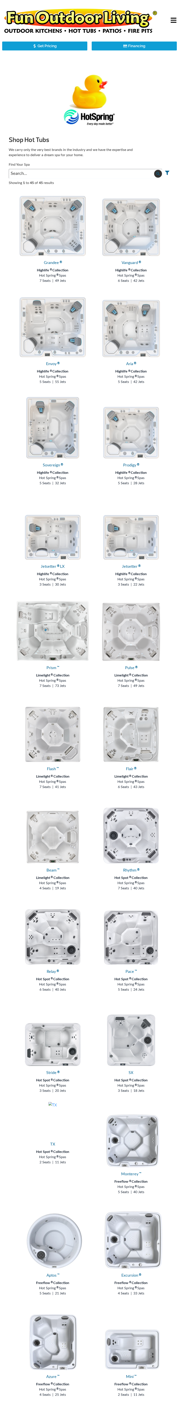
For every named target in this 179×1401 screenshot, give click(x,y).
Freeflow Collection (131, 1181)
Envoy (52, 364)
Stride (52, 1073)
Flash (52, 769)
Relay (53, 972)
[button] (173, 21)
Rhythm (131, 870)
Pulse (131, 668)
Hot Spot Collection (131, 878)
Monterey (131, 1174)
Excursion (131, 1275)
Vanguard (131, 263)
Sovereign (53, 465)
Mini (131, 1377)
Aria (131, 364)
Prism (52, 668)
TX (52, 1144)
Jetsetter (131, 567)
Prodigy (131, 465)
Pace (131, 972)
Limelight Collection (52, 675)
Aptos (52, 1275)
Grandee (53, 263)
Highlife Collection (52, 270)
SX (131, 1073)
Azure (52, 1377)
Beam (52, 870)
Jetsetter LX (53, 567)
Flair (131, 769)
